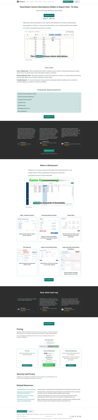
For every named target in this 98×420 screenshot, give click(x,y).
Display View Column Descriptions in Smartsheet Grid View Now (25, 392)
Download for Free (68, 1)
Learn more (39, 378)
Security (40, 1)
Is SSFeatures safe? (22, 105)
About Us (45, 1)
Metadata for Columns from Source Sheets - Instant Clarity (25, 396)
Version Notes (59, 414)
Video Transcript (29, 59)
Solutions (54, 414)
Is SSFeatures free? (21, 102)
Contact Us (71, 365)
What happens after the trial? (24, 108)
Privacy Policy (36, 414)
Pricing (36, 1)
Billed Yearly (53, 346)
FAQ (53, 1)
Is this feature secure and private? (25, 99)
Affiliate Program (29, 414)
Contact (49, 1)
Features (31, 1)
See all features (49, 279)
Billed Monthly (43, 346)
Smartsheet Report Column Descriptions (26, 389)
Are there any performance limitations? (26, 96)
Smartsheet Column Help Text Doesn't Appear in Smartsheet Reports (26, 400)
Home (28, 1)
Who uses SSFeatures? (22, 111)
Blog (51, 414)
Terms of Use (42, 414)
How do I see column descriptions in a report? (27, 93)
